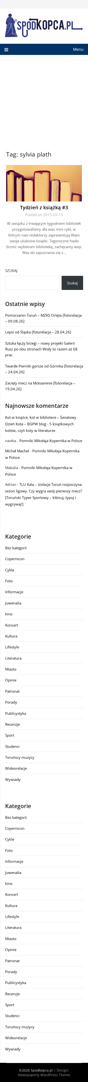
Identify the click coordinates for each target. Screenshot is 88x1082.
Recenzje (12, 724)
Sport (9, 735)
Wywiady (13, 779)
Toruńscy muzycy (19, 757)
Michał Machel (17, 450)
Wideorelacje (16, 768)
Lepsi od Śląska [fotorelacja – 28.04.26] (38, 332)
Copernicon (14, 558)
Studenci (12, 746)
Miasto (10, 669)
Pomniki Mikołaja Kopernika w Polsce (50, 440)
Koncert (11, 625)
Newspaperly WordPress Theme (44, 1075)
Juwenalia (13, 603)
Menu (78, 49)
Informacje (14, 591)
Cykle (9, 569)
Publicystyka (15, 713)
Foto (9, 580)
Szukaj (11, 270)
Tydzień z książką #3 (44, 207)
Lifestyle (12, 647)
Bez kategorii (16, 547)
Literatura (13, 658)
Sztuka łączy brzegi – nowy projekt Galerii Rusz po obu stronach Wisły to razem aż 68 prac (41, 349)
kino (8, 613)
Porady (11, 702)
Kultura (11, 636)
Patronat (12, 691)
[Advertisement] (44, 101)
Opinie (10, 680)
